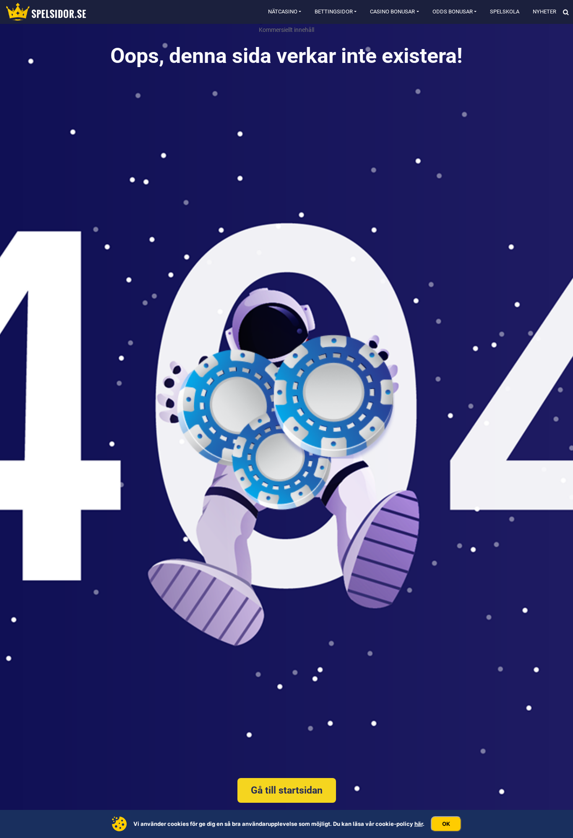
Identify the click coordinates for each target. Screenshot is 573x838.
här (418, 823)
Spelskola (504, 11)
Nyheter (544, 11)
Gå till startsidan (287, 790)
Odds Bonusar (452, 11)
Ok (446, 823)
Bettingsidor (334, 11)
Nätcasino (282, 11)
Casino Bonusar (392, 11)
